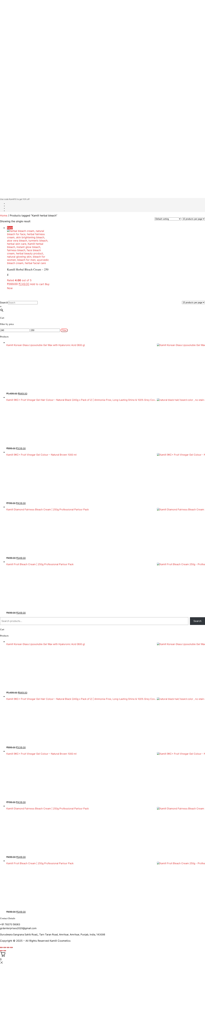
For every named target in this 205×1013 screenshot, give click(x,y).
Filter (64, 330)
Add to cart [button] (37, 284)
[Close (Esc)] (11, 947)
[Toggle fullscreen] (4, 947)
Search (4, 302)
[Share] (8, 947)
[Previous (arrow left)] (1, 950)
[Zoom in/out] (1, 947)
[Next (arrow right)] (4, 950)
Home (3, 215)
